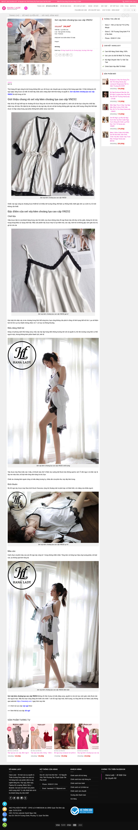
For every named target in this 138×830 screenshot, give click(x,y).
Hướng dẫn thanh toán (78, 795)
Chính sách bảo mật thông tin (81, 779)
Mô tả (10, 84)
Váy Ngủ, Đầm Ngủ (50, 15)
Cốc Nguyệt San (94, 10)
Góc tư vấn (106, 10)
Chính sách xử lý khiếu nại (79, 787)
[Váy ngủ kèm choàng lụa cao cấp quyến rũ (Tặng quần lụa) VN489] (88, 736)
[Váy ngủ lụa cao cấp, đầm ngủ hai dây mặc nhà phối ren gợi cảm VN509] (18, 736)
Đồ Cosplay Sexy (80, 6)
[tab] (10, 84)
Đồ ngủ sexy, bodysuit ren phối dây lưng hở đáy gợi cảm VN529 (74, 753)
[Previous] (11, 40)
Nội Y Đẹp (104, 6)
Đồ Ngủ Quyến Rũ (52, 6)
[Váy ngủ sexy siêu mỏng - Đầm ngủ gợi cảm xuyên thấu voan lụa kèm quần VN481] (41, 736)
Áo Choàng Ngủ (76, 50)
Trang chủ (40, 6)
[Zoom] (10, 60)
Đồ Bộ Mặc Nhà (65, 6)
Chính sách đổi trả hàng (79, 775)
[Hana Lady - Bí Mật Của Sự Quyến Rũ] (11, 8)
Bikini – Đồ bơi (93, 6)
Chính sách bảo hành (78, 783)
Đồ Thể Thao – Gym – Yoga (119, 6)
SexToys (133, 6)
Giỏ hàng (74, 799)
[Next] (48, 40)
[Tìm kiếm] (25, 8)
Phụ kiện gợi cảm (81, 10)
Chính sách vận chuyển (78, 791)
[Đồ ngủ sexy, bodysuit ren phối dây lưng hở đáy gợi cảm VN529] (64, 736)
